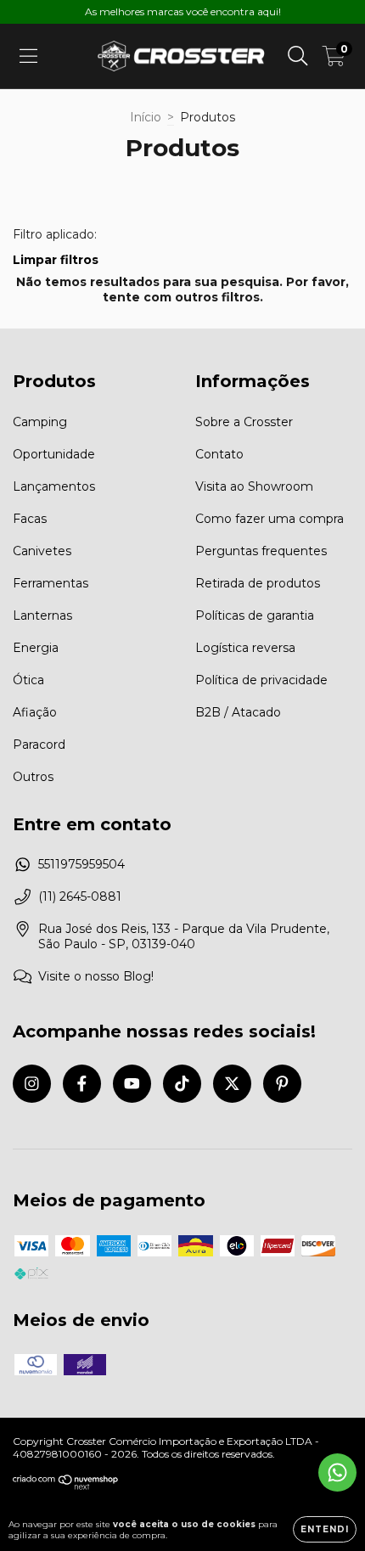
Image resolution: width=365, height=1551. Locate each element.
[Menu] (28, 56)
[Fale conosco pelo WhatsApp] (337, 1472)
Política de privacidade (261, 680)
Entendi (324, 1529)
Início (145, 117)
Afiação (35, 712)
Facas (30, 518)
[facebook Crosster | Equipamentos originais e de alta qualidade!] (82, 1084)
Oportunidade (54, 454)
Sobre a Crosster (244, 422)
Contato (219, 454)
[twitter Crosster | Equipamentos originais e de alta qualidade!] (232, 1084)
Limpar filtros (55, 259)
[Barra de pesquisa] (298, 56)
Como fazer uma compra (269, 518)
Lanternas (42, 615)
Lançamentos (54, 486)
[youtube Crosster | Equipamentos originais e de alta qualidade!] (132, 1084)
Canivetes (42, 551)
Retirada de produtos (257, 583)
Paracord (39, 744)
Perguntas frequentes (261, 551)
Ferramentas (50, 583)
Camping (40, 422)
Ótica (28, 680)
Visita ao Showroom (254, 486)
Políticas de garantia (254, 615)
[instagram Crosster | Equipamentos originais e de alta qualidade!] (32, 1084)
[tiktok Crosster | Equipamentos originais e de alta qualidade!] (182, 1084)
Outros (33, 776)
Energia (36, 647)
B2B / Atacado (238, 712)
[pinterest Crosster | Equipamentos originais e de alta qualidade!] (282, 1084)
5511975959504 (81, 864)
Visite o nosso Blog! (96, 976)
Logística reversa (245, 647)
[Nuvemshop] (66, 1486)
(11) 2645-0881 (79, 896)
